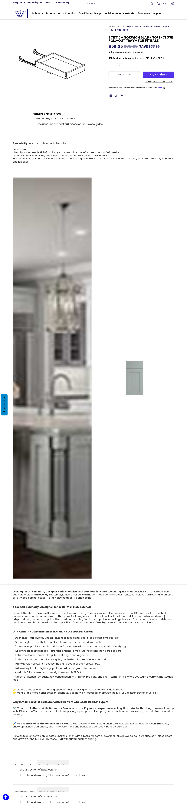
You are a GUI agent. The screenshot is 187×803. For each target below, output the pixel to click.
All (118, 26)
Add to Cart (124, 74)
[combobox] (118, 3)
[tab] (25, 762)
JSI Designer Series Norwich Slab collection (99, 689)
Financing (62, 2)
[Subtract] (112, 66)
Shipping (113, 52)
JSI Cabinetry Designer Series (125, 58)
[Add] (127, 66)
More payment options (158, 81)
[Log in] (173, 3)
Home (112, 26)
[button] (111, 96)
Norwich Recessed (86, 692)
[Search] (152, 3)
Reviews (4, 404)
